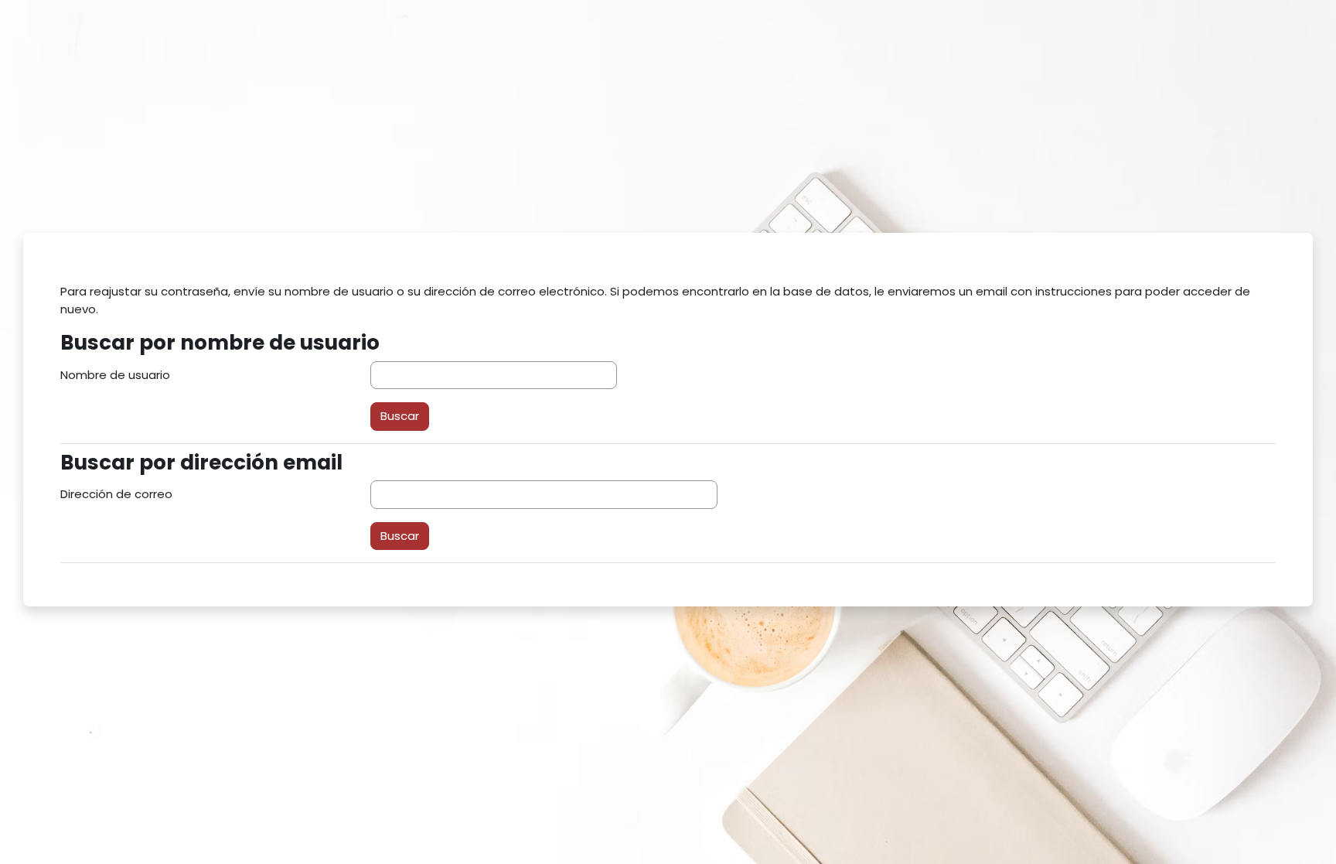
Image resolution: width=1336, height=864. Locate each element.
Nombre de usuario (115, 375)
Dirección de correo (116, 494)
